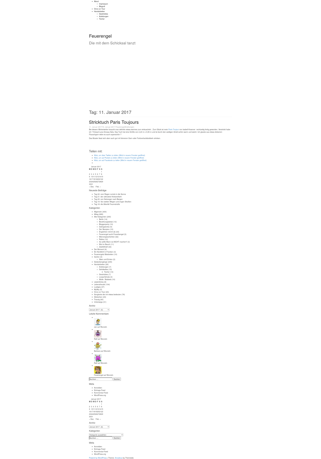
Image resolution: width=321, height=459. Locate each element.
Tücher (102, 19)
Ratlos (101, 239)
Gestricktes (103, 14)
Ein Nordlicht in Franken (103, 252)
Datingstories (104, 226)
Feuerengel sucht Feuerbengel (111, 234)
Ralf (95, 339)
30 (90, 184)
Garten (97, 257)
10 (92, 176)
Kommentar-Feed (101, 392)
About (96, 1)
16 (90, 179)
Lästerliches (99, 282)
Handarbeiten (99, 11)
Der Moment (99, 249)
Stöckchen (98, 297)
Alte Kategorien (100, 216)
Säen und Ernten (105, 259)
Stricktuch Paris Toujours (114, 122)
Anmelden (98, 387)
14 (100, 176)
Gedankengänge (100, 262)
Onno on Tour (99, 9)
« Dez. (91, 186)
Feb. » (98, 186)
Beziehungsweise (106, 221)
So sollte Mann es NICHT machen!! (113, 241)
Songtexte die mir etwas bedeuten (107, 294)
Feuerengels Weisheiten (103, 254)
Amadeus (118, 457)
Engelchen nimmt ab (107, 231)
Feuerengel (100, 35)
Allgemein (98, 211)
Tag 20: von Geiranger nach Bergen (108, 199)
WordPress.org (100, 395)
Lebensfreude (99, 284)
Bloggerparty (104, 224)
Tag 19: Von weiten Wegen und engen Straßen (112, 201)
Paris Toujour (173, 129)
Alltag (96, 214)
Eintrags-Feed (99, 390)
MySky (96, 289)
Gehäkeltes (103, 269)
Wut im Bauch (104, 244)
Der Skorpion (104, 229)
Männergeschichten (107, 236)
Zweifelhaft (103, 246)
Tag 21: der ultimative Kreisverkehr (108, 196)
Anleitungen (103, 16)
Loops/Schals (104, 277)
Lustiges (97, 287)
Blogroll (102, 6)
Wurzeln (103, 327)
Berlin (101, 219)
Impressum (103, 4)
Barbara (97, 351)
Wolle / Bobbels (105, 279)
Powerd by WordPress (98, 457)
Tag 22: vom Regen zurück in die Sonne (110, 194)
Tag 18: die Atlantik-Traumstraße (107, 204)
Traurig (97, 299)
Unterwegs (98, 302)
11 (94, 176)
